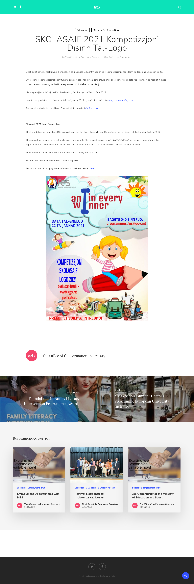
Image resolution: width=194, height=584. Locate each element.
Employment (34, 488)
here (92, 168)
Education (82, 30)
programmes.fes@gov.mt (121, 100)
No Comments (123, 57)
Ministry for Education (106, 30)
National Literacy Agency (103, 488)
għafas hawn (92, 108)
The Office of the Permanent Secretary (83, 57)
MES (43, 488)
